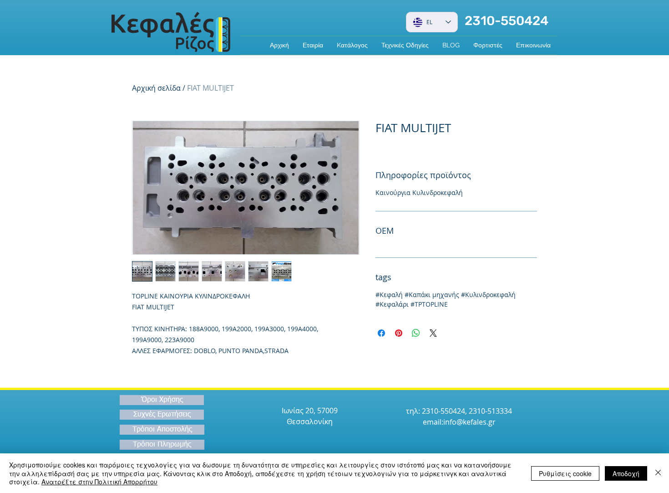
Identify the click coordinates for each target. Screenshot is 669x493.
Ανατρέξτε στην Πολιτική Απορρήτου (99, 481)
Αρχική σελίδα (156, 88)
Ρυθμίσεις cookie (565, 473)
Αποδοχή (626, 473)
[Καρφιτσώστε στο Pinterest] (398, 333)
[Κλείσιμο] (658, 473)
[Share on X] (433, 333)
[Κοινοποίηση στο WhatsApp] (416, 333)
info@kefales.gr (469, 422)
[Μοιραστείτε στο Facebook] (381, 333)
